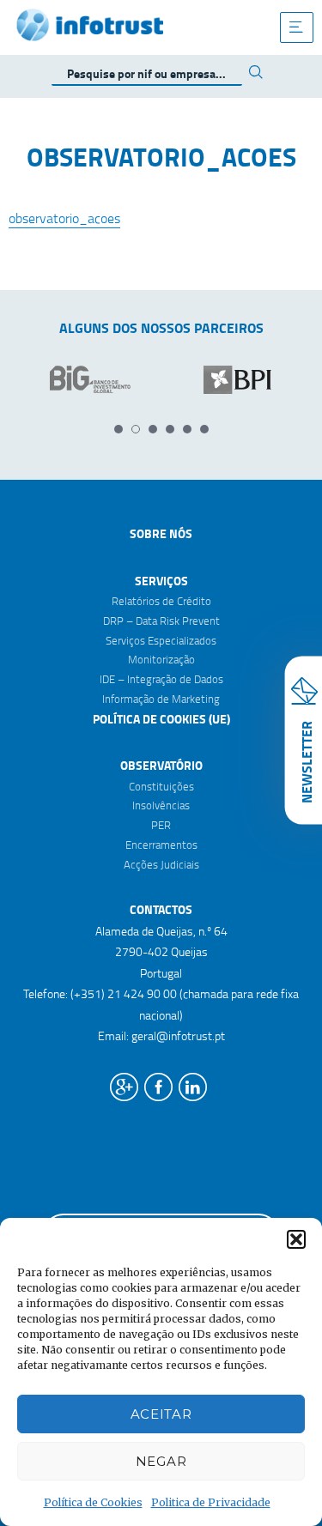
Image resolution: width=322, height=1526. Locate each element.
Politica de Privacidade (210, 1502)
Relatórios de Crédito (161, 601)
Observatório (161, 765)
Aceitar (161, 1414)
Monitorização (161, 659)
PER (161, 825)
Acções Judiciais (161, 864)
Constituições (161, 786)
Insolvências (161, 805)
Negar (161, 1461)
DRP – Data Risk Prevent (161, 620)
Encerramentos (161, 844)
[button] (296, 1239)
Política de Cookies (93, 1502)
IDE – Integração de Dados (161, 679)
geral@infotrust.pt (178, 1035)
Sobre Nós (161, 533)
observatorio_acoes (64, 218)
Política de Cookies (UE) (161, 719)
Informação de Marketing (161, 698)
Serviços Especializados (161, 640)
